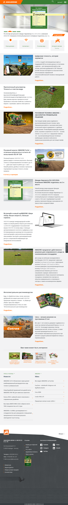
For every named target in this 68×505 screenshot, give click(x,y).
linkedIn (58, 447)
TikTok (57, 444)
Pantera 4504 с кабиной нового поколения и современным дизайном (16, 398)
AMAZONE (37, 373)
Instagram (45, 447)
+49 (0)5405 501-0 (13, 454)
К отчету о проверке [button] (11, 174)
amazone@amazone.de (12, 459)
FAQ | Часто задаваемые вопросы (32, 450)
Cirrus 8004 (38, 392)
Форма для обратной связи (31, 446)
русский (60, 2)
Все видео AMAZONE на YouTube (44, 381)
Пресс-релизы (8, 373)
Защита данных (9, 467)
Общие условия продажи (12, 469)
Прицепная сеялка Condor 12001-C (45, 401)
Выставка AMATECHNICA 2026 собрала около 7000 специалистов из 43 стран (17, 405)
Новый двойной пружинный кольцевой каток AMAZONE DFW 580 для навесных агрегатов (17, 391)
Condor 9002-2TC (39, 396)
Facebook (45, 444)
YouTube (45, 451)
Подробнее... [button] (39, 80)
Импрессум (8, 465)
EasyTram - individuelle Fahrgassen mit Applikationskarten (45, 386)
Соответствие (8, 472)
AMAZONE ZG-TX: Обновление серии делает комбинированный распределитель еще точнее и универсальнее (16, 383)
